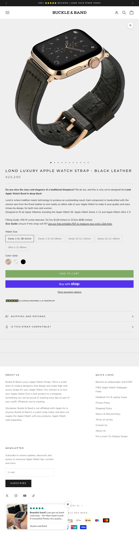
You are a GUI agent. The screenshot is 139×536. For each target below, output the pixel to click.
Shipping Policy (104, 408)
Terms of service (104, 419)
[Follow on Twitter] (7, 495)
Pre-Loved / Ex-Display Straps (112, 436)
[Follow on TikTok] (33, 495)
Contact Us (101, 425)
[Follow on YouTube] (24, 495)
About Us (101, 430)
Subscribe (18, 483)
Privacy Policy (103, 402)
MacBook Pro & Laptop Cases (111, 397)
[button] (67, 504)
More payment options (70, 292)
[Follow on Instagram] (16, 495)
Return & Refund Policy (108, 414)
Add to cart (69, 273)
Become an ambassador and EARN (114, 382)
